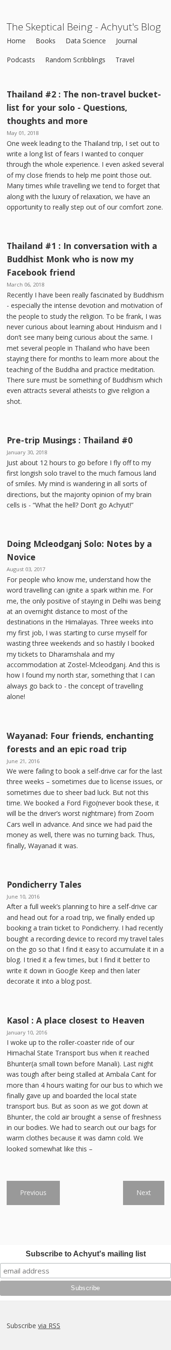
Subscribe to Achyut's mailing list (86, 1254)
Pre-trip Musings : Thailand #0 (70, 440)
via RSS (49, 1325)
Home (16, 40)
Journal (126, 40)
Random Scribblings (75, 59)
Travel (124, 59)
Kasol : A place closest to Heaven (75, 1020)
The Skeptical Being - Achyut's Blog (84, 26)
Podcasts (21, 59)
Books (46, 40)
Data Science (86, 40)
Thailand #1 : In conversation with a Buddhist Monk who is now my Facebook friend (82, 259)
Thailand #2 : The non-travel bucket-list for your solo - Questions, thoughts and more (84, 107)
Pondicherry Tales (44, 884)
